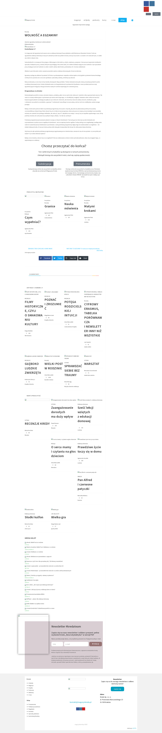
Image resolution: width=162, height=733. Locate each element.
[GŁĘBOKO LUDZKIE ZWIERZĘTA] (34, 356)
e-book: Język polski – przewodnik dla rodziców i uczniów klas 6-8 (45, 566)
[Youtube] (146, 9)
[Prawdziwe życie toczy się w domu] (88, 439)
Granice (50, 206)
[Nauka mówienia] (69, 196)
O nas (30, 695)
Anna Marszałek (68, 322)
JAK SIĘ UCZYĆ (55, 514)
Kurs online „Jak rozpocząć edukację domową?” (40, 585)
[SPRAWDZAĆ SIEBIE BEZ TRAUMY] (73, 357)
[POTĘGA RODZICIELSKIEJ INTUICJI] (73, 293)
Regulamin (31, 709)
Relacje (27, 214)
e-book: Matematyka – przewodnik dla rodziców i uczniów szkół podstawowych (49, 570)
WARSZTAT (91, 364)
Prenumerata (32, 704)
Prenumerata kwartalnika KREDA (35, 594)
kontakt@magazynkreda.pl (81, 702)
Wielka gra (58, 517)
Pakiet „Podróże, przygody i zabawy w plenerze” (40, 575)
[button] (148, 14)
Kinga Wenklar (29, 331)
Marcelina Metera (82, 495)
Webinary (31, 692)
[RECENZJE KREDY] (37, 408)
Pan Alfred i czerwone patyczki (85, 484)
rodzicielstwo (48, 218)
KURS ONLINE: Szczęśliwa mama (35, 603)
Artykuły (30, 683)
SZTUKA (66, 362)
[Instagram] (152, 3)
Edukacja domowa (83, 404)
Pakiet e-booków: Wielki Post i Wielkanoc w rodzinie (41, 547)
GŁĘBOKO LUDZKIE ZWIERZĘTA (33, 368)
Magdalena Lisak (49, 315)
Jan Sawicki (87, 342)
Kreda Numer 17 (30, 49)
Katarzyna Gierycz (30, 379)
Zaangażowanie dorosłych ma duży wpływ (62, 412)
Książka (47, 320)
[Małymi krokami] (89, 196)
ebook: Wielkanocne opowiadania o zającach (39, 556)
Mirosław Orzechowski (90, 370)
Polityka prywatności (34, 707)
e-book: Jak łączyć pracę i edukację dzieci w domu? (41, 589)
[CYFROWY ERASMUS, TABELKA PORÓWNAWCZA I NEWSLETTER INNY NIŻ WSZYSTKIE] (93, 294)
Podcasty (31, 690)
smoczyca (27, 528)
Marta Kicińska (29, 430)
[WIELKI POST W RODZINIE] (52, 356)
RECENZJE (27, 298)
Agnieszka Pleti (29, 229)
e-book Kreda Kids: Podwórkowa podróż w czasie (40, 608)
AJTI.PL (134, 728)
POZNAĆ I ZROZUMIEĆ (53, 304)
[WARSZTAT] (88, 356)
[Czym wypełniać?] (34, 202)
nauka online (87, 347)
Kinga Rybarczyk (55, 524)
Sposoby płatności (33, 714)
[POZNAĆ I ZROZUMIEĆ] (51, 292)
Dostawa (30, 711)
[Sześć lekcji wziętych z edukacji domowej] (90, 400)
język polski (54, 528)
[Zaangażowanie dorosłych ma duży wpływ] (63, 400)
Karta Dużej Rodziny (34, 716)
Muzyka (66, 386)
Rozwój (27, 32)
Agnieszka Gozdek (83, 458)
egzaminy (32, 42)
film (26, 335)
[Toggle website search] (137, 20)
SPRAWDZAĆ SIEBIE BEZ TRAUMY (73, 370)
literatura (53, 467)
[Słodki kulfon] (29, 509)
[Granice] (47, 196)
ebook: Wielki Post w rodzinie (35, 542)
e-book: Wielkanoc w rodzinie (35, 552)
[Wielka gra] (54, 509)
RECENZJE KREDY (37, 424)
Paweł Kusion (55, 423)
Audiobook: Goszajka (32, 580)
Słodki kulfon (34, 517)
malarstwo (87, 375)
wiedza (92, 375)
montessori (38, 42)
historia (29, 335)
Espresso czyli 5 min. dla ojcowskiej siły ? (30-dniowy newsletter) (45, 561)
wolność (48, 42)
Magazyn (30, 685)
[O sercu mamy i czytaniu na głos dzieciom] (63, 439)
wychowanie (28, 233)
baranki (47, 380)
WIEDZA (80, 476)
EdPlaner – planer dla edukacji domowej (38, 599)
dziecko (27, 42)
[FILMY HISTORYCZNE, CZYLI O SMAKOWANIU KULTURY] (34, 293)
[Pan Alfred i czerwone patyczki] (87, 472)
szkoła (44, 42)
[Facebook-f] (77, 708)
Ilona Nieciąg (67, 382)
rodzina (86, 222)
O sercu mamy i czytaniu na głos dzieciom (63, 451)
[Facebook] (146, 3)
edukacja (76, 386)
